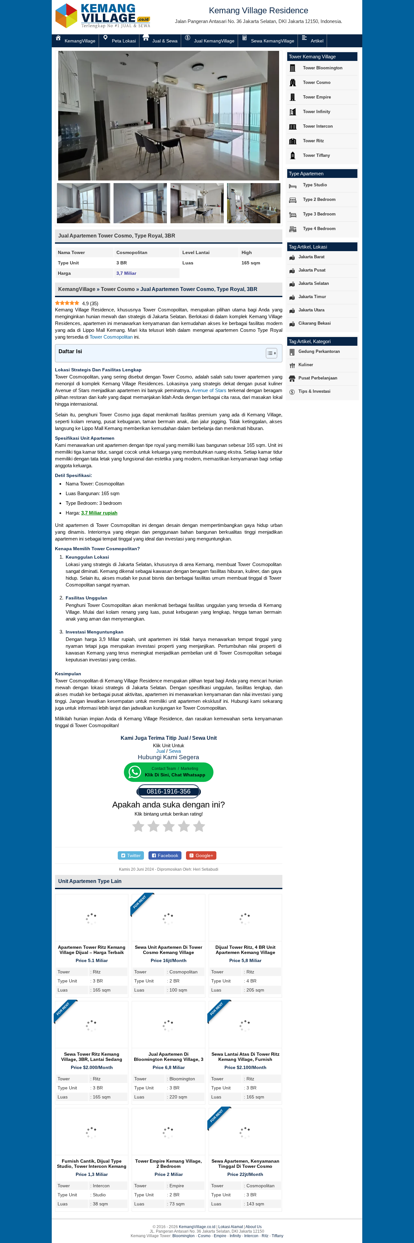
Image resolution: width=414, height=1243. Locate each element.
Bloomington (183, 1236)
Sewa (175, 751)
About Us (253, 1227)
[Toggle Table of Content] (268, 353)
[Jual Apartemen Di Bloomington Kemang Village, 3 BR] (168, 1048)
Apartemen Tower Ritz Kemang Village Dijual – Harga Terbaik (91, 950)
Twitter (133, 855)
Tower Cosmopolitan (111, 337)
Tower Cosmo (118, 289)
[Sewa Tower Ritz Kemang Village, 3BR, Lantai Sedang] (91, 1048)
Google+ (203, 855)
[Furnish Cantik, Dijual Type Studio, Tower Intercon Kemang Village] (91, 1155)
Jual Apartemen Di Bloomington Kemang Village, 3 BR (168, 1059)
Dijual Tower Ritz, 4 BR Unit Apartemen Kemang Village (245, 950)
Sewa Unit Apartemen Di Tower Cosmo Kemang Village (168, 950)
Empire (220, 1236)
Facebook (167, 855)
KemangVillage (76, 289)
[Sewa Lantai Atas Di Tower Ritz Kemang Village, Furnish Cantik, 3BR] (245, 1048)
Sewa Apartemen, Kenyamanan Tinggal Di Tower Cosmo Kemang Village (245, 1166)
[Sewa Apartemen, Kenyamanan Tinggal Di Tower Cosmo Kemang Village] (245, 1155)
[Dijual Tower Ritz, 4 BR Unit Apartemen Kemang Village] (245, 941)
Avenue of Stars (209, 390)
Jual (160, 751)
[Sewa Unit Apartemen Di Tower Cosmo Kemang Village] (168, 941)
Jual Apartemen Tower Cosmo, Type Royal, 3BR (116, 235)
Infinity (235, 1236)
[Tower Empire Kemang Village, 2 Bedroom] (168, 1155)
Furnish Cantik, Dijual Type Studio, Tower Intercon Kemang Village (91, 1166)
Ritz (265, 1236)
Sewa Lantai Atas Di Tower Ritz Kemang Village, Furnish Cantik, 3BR (245, 1059)
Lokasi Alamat (230, 1227)
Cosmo (204, 1236)
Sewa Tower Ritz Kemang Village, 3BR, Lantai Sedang (91, 1056)
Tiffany (277, 1236)
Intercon (251, 1236)
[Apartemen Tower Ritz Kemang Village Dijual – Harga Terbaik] (91, 941)
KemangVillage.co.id (197, 1227)
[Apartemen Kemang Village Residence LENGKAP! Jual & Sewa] (103, 27)
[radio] (138, 827)
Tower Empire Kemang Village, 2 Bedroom (168, 1163)
